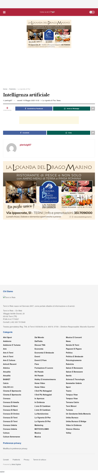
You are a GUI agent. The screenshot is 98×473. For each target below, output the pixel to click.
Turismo (69, 410)
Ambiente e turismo (12, 345)
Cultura (6, 433)
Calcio (6, 383)
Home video (40, 383)
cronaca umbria (10, 429)
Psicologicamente (74, 360)
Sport (68, 387)
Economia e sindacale (44, 352)
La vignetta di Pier (24, 89)
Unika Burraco (72, 417)
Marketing (39, 425)
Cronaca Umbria (10, 425)
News (59, 100)
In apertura (39, 398)
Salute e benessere (74, 368)
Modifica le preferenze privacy (15, 448)
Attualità (6, 371)
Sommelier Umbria (74, 383)
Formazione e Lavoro (44, 368)
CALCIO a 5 (8, 387)
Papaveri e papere (74, 348)
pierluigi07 (8, 100)
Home (5, 89)
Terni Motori (71, 406)
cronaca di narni (10, 406)
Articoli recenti (9, 364)
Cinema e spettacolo (12, 390)
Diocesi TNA (40, 345)
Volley (68, 433)
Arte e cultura (9, 360)
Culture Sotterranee (11, 436)
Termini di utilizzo (39, 459)
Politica (69, 352)
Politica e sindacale (74, 356)
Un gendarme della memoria (78, 413)
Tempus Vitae (72, 394)
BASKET (6, 379)
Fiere (37, 364)
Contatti (6, 459)
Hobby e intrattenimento (45, 379)
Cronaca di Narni (10, 410)
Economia (39, 348)
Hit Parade (39, 371)
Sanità (68, 375)
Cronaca (6, 398)
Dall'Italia (38, 341)
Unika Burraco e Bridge (76, 421)
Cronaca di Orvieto (11, 413)
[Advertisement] (49, 4)
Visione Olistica (73, 429)
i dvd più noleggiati (43, 390)
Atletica (6, 368)
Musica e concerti (74, 337)
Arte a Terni (8, 352)
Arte (5, 348)
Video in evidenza (74, 425)
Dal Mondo (39, 337)
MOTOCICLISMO (42, 429)
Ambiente (7, 341)
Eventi (37, 356)
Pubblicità (16, 459)
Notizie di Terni (72, 345)
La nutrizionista (41, 413)
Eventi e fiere (41, 360)
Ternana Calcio (72, 402)
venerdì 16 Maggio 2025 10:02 (28, 100)
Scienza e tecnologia (75, 379)
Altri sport (7, 337)
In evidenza (40, 402)
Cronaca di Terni (10, 417)
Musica (38, 433)
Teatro (68, 390)
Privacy (26, 459)
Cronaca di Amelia (11, 402)
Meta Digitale (16, 464)
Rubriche (12, 89)
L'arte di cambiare (42, 406)
